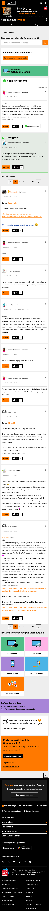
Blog (36, 25)
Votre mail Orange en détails (12, 706)
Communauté (13, 19)
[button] (45, 91)
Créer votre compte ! (13, 756)
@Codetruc (5, 537)
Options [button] (41, 87)
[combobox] (22, 42)
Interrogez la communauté (15, 58)
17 (33, 182)
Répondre (5, 126)
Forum (13, 25)
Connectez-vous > (11, 766)
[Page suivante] (38, 182)
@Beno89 (11, 423)
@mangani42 (12, 203)
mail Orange (9, 32)
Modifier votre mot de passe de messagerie (18, 709)
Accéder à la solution (33, 126)
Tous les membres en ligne (14, 729)
